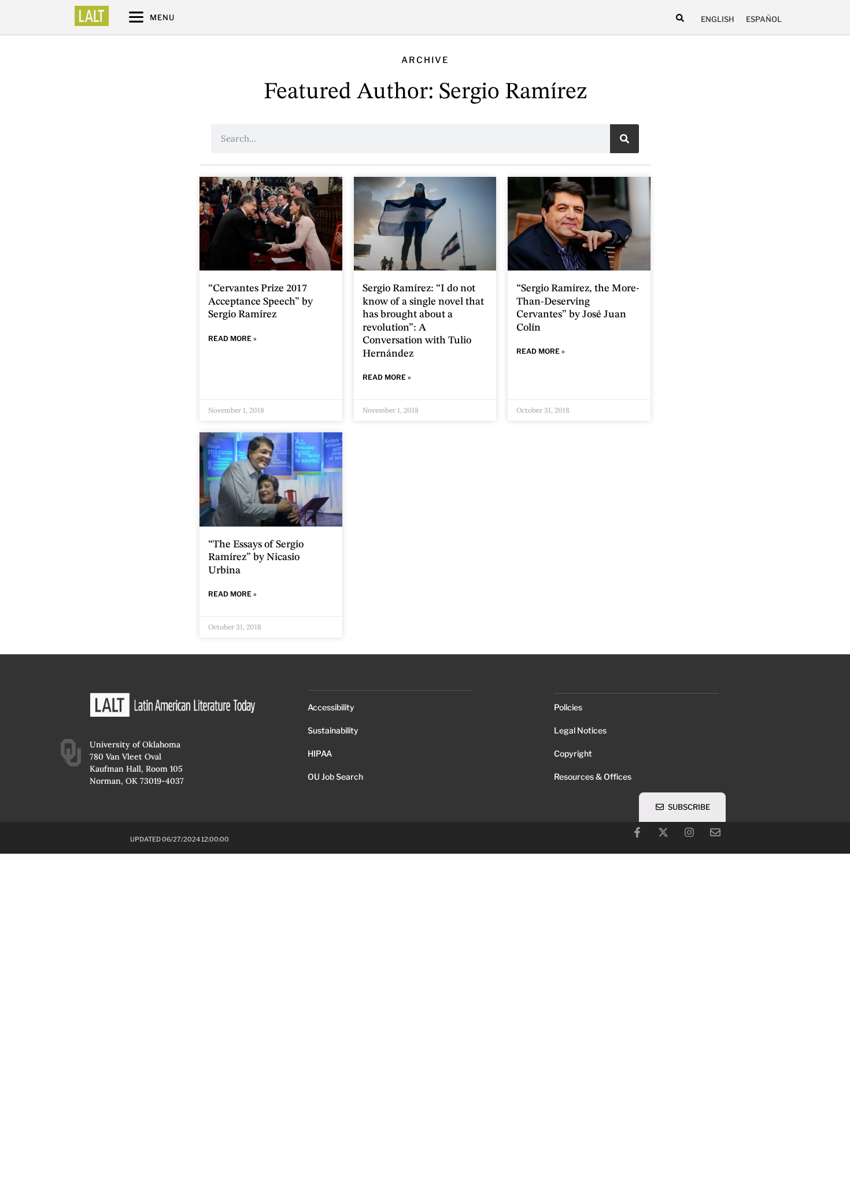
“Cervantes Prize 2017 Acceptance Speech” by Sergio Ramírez (260, 301)
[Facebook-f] (637, 832)
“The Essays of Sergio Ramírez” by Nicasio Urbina (256, 557)
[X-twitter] (663, 832)
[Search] (624, 138)
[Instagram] (689, 832)
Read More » (232, 338)
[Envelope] (715, 832)
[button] (680, 18)
